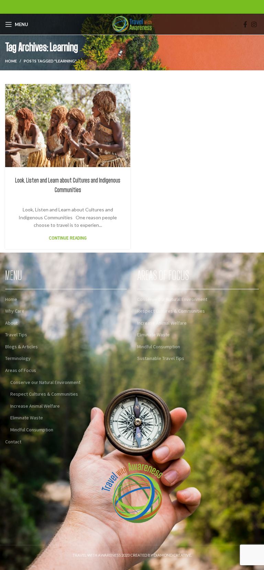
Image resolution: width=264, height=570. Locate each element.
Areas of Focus (20, 370)
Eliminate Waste (26, 418)
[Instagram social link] (254, 24)
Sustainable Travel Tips (160, 358)
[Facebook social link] (245, 24)
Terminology (18, 358)
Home (11, 61)
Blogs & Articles (21, 347)
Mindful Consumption (31, 430)
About (11, 323)
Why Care (14, 311)
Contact (13, 442)
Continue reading (68, 238)
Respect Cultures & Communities (44, 394)
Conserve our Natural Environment (45, 382)
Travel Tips (16, 334)
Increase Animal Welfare (35, 406)
